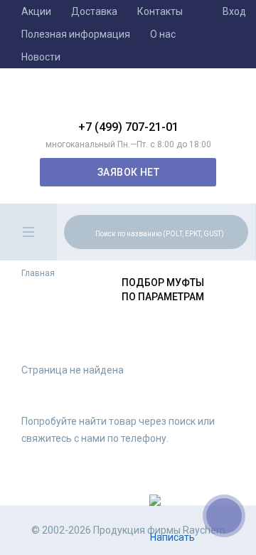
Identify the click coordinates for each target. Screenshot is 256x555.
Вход (234, 11)
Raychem (128, 99)
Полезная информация (75, 34)
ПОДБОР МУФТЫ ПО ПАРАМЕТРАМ (163, 289)
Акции (36, 11)
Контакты (160, 11)
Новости (40, 57)
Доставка (94, 11)
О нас (163, 34)
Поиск (235, 231)
